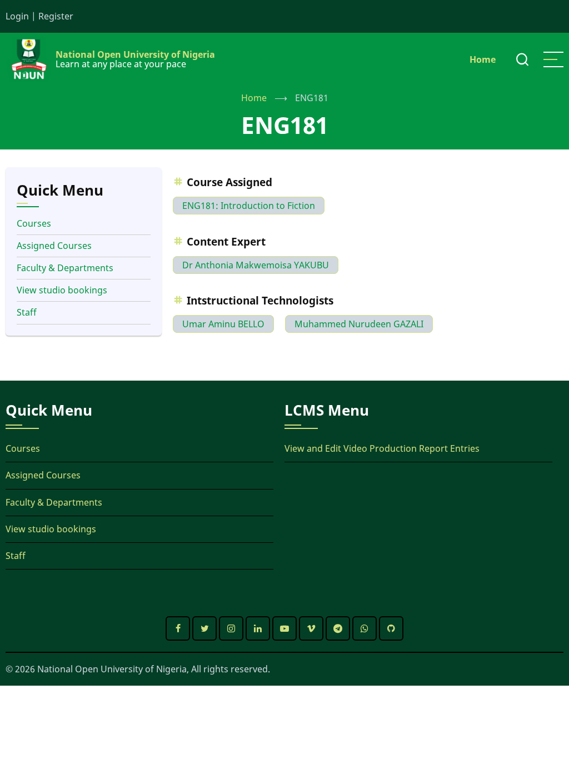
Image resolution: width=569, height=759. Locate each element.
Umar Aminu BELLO (223, 324)
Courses (34, 223)
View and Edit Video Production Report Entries (382, 448)
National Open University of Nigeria (135, 54)
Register (55, 16)
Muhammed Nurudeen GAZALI (359, 324)
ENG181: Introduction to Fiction (248, 205)
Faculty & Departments (65, 268)
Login (17, 16)
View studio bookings (62, 290)
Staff (27, 312)
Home (483, 59)
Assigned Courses (54, 245)
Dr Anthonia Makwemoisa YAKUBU (255, 265)
